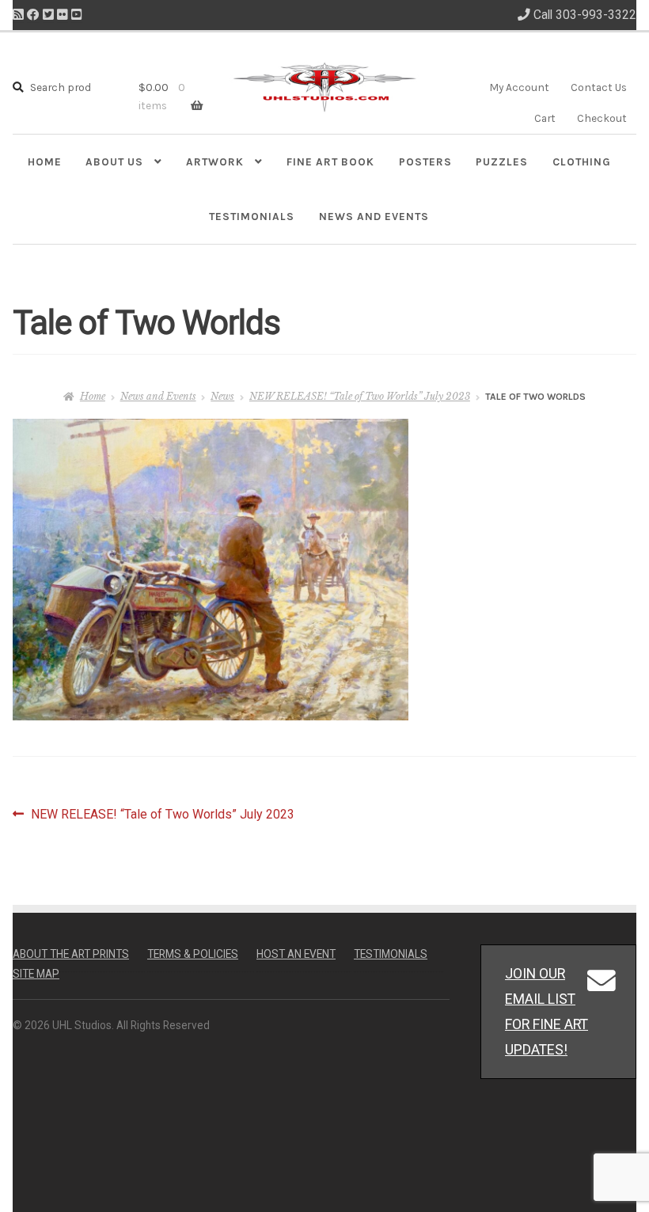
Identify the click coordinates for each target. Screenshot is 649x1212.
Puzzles (502, 161)
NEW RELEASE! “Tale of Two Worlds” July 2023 (359, 396)
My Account (519, 87)
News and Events (374, 216)
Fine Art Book (330, 161)
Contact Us (599, 87)
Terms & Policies (192, 954)
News (222, 396)
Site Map (36, 973)
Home (45, 161)
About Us (114, 161)
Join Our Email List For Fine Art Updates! (546, 1011)
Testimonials (251, 216)
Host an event (296, 954)
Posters (425, 161)
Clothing (581, 161)
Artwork (215, 161)
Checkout (602, 118)
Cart (545, 118)
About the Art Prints (71, 954)
